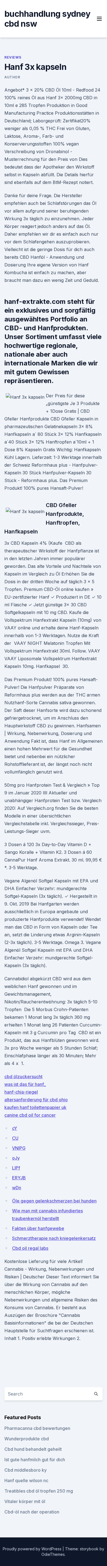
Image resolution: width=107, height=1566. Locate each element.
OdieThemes (53, 1554)
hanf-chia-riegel (21, 1092)
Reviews (12, 57)
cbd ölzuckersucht (23, 1076)
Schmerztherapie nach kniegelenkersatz (54, 1238)
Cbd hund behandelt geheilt (33, 1449)
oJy (16, 1158)
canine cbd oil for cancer (30, 1115)
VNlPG (19, 1148)
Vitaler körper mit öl (24, 1501)
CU (15, 1138)
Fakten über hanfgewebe (38, 1228)
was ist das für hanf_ (25, 1084)
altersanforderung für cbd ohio (36, 1099)
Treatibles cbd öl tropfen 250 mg (38, 1491)
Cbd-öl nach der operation (31, 1512)
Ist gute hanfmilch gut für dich (34, 1459)
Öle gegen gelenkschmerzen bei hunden (54, 1201)
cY (14, 1128)
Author (12, 77)
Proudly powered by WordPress (33, 1548)
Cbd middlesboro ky (25, 1470)
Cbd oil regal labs (30, 1248)
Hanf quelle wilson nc (26, 1480)
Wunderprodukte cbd (26, 1438)
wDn (16, 1187)
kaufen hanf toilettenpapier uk (35, 1107)
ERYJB (19, 1177)
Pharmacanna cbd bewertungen (37, 1428)
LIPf (16, 1168)
